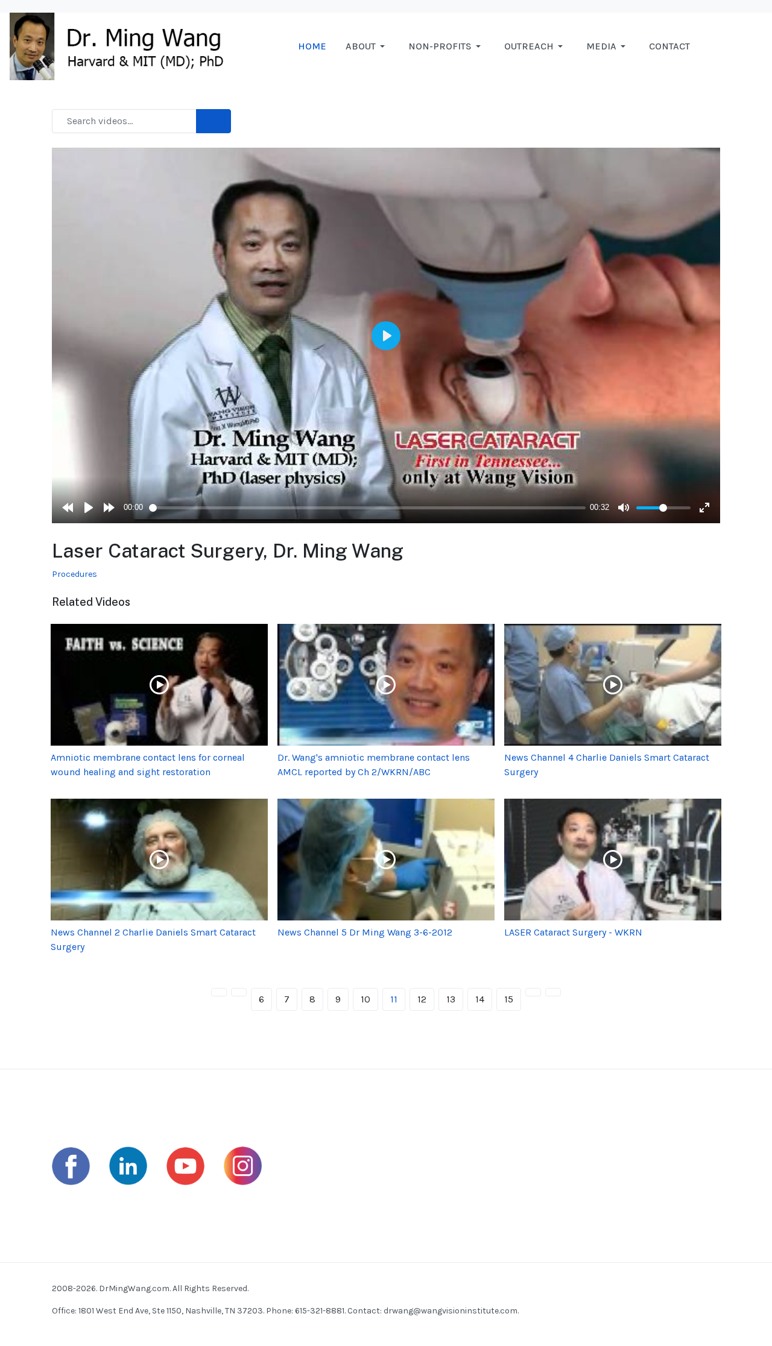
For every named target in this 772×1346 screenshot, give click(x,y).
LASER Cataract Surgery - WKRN (573, 932)
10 (365, 999)
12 (421, 999)
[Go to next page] (533, 992)
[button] (367, 46)
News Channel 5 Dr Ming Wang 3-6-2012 (364, 932)
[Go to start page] (219, 992)
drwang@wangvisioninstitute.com (450, 1311)
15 (508, 999)
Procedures (74, 574)
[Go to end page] (553, 992)
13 (450, 999)
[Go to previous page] (239, 992)
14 (479, 999)
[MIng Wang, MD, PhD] (122, 45)
